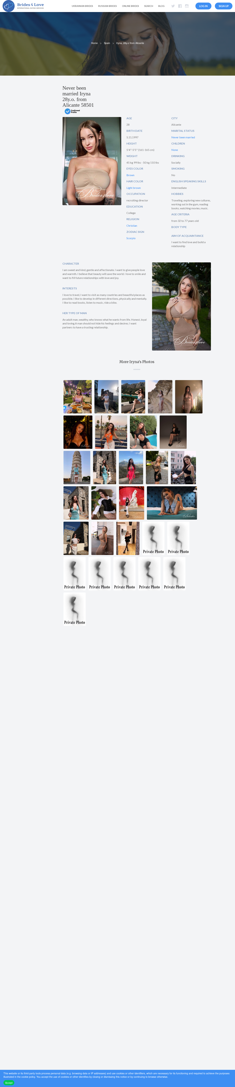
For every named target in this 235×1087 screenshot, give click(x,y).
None (174, 149)
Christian (131, 225)
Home (94, 43)
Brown (130, 175)
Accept (9, 1082)
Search (148, 6)
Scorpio (131, 238)
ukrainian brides (82, 6)
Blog (161, 6)
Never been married (183, 137)
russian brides (107, 6)
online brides (130, 6)
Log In (203, 6)
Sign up (224, 6)
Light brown (133, 187)
